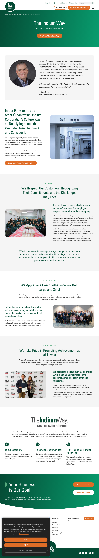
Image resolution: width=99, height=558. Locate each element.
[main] (49, 254)
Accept (25, 539)
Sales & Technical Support (73, 520)
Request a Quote (83, 485)
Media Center (56, 525)
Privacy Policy (24, 534)
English (47, 3)
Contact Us (73, 3)
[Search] (92, 3)
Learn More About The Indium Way (20, 163)
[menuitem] (48, 3)
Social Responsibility (20, 14)
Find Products (60, 7)
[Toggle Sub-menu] (51, 3)
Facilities (55, 527)
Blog (57, 3)
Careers (64, 3)
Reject (26, 545)
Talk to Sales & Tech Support (79, 7)
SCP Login (55, 530)
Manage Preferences (25, 550)
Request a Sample (83, 492)
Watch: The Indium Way (50, 36)
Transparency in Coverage (57, 533)
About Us (8, 14)
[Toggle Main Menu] (92, 7)
